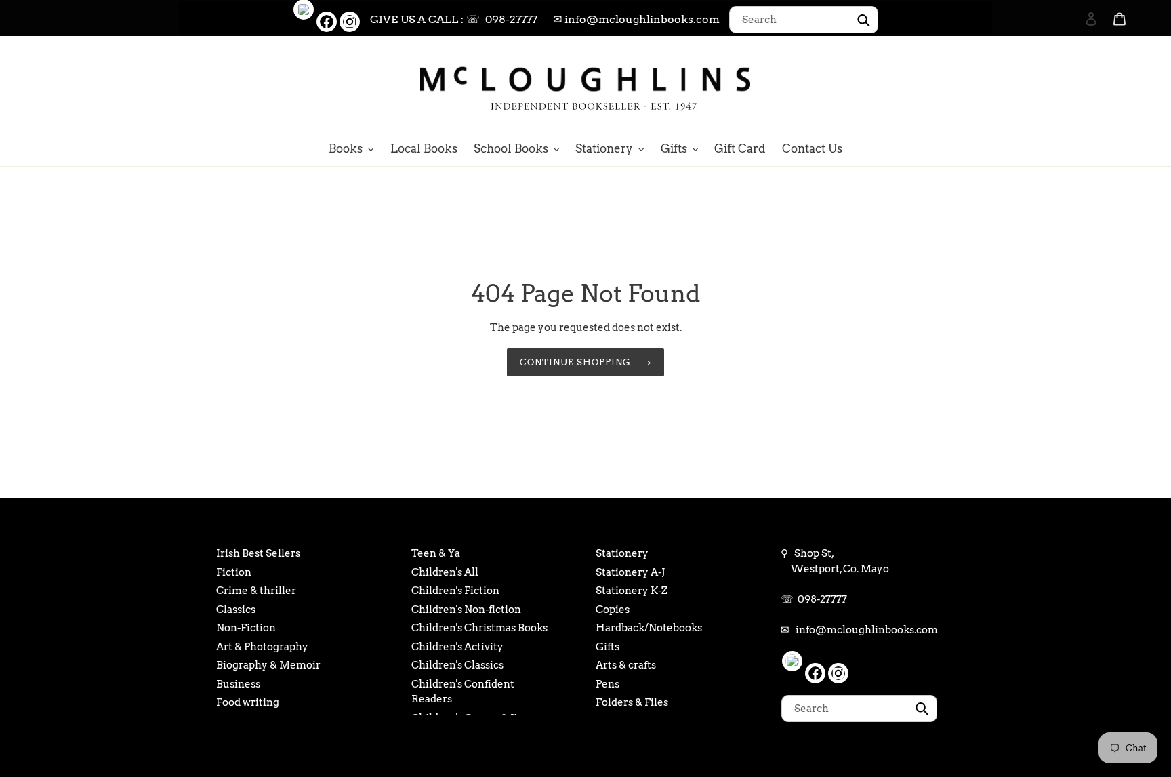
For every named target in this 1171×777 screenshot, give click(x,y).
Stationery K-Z (631, 590)
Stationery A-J (630, 572)
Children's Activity (457, 647)
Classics (235, 609)
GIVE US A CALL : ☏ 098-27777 (453, 19)
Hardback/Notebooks (649, 628)
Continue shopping (576, 362)
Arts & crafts (626, 665)
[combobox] (803, 19)
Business (238, 684)
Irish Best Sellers (258, 553)
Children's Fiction (455, 590)
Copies (613, 609)
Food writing (247, 702)
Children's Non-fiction (466, 609)
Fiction (233, 572)
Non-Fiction (246, 628)
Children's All (444, 572)
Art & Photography (262, 647)
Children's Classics (457, 665)
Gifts (607, 647)
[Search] (1073, 86)
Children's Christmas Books (479, 628)
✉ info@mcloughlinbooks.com (636, 19)
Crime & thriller (256, 590)
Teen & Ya (435, 553)
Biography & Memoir (268, 665)
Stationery (622, 553)
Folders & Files (632, 702)
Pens (607, 684)
